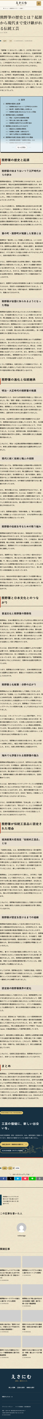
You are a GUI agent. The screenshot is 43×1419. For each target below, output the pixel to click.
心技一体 (7, 1410)
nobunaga (22, 1235)
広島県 (4, 41)
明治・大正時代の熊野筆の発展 (19, 118)
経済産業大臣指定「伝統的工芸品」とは (22, 140)
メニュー (39, 3)
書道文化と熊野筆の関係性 (17, 129)
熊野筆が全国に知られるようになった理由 (22, 112)
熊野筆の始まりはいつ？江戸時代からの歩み (23, 106)
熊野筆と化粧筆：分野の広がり (19, 131)
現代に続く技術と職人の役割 (18, 120)
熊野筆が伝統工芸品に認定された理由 (19, 137)
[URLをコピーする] (39, 1178)
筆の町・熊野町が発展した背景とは (20, 109)
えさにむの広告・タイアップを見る (14, 1150)
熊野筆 (17, 1168)
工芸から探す (21, 1387)
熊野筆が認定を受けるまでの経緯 (19, 143)
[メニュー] (39, 3)
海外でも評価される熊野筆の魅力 (19, 134)
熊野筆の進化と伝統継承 (14, 115)
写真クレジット (6, 1396)
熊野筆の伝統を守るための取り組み (20, 123)
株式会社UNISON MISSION (18, 1410)
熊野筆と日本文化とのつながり (17, 126)
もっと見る (22, 147)
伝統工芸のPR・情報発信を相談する (14, 1144)
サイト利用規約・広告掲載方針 (23, 1406)
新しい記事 (12, 1387)
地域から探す (30, 1387)
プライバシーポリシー (7, 1406)
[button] (3, 1178)
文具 (10, 41)
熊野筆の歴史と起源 (13, 103)
